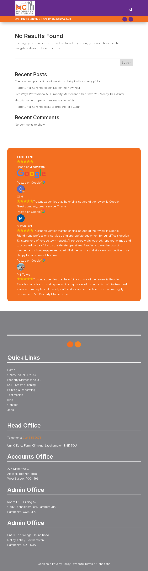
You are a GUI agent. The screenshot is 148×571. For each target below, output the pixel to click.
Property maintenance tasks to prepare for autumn (47, 107)
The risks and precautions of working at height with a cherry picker (58, 81)
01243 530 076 (30, 18)
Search (126, 62)
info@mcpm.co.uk (59, 18)
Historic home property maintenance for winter (45, 100)
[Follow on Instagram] (131, 19)
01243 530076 (32, 437)
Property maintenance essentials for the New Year (47, 88)
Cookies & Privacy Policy (54, 564)
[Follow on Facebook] (124, 19)
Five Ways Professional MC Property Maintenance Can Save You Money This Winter (69, 94)
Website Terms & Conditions (91, 564)
